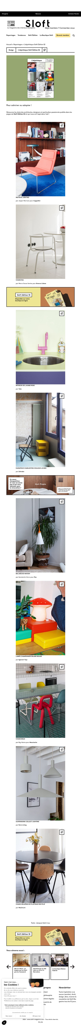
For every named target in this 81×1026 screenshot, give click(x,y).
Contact (44, 992)
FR (39, 1022)
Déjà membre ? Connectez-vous (60, 28)
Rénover (38, 14)
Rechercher (74, 35)
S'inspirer (5, 14)
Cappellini (36, 201)
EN (42, 1022)
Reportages (10, 35)
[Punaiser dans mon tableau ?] (44, 50)
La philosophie (46, 995)
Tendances (22, 35)
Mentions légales (47, 999)
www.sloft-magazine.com (35, 1019)
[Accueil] (37, 23)
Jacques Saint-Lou (43, 923)
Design (11, 50)
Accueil (9, 44)
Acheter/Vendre (73, 14)
